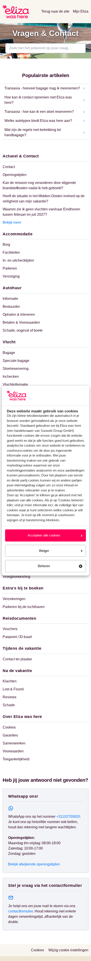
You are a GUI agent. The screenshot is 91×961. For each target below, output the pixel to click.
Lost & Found (13, 689)
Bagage (9, 353)
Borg (6, 244)
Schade (9, 705)
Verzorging (11, 276)
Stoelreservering (15, 368)
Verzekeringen (14, 599)
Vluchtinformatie (15, 384)
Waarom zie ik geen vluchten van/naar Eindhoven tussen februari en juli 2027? (41, 211)
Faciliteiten (11, 252)
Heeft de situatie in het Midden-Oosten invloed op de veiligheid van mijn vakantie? (44, 198)
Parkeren (10, 268)
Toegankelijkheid (16, 759)
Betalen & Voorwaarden (21, 322)
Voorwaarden (13, 751)
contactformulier (20, 911)
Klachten (10, 681)
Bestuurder (11, 306)
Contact (9, 167)
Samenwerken (14, 743)
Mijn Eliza (80, 11)
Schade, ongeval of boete (23, 330)
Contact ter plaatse (17, 659)
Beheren (44, 566)
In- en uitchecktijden (18, 260)
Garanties (10, 735)
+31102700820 (68, 816)
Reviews (9, 697)
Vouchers (10, 629)
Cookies (9, 727)
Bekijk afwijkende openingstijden (34, 864)
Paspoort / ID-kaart (17, 637)
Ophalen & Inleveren (19, 314)
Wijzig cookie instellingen (68, 950)
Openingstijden (15, 175)
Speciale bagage (16, 360)
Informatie (10, 298)
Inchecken (11, 376)
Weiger (44, 551)
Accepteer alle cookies (44, 535)
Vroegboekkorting (16, 576)
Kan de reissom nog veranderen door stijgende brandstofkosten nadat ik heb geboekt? (39, 185)
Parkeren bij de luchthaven (24, 607)
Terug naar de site (55, 11)
